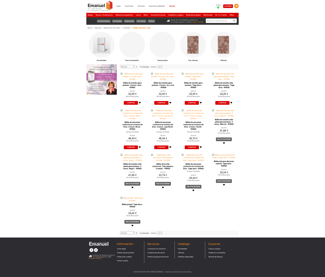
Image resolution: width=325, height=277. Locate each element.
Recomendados (104, 21)
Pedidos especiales (185, 257)
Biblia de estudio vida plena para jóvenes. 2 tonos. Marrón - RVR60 (223, 122)
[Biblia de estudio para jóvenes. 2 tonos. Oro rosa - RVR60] (163, 75)
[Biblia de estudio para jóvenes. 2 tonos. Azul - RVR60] (132, 75)
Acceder (228, 6)
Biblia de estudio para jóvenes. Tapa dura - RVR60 (193, 85)
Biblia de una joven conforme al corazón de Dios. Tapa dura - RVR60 (193, 166)
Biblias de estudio (112, 28)
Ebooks (172, 6)
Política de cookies (124, 257)
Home (118, 6)
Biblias (98, 28)
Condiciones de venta (156, 253)
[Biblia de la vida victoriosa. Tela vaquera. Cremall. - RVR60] (163, 157)
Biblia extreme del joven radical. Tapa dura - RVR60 (224, 163)
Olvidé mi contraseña (216, 253)
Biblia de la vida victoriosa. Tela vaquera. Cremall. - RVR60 (162, 166)
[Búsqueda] (234, 21)
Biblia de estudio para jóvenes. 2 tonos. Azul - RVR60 (132, 85)
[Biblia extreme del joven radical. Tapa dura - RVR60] (224, 155)
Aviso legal (121, 249)
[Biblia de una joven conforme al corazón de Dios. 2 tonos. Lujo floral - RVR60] (163, 114)
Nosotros (129, 6)
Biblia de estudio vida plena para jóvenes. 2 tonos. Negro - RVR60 (132, 166)
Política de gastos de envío (158, 257)
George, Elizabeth (132, 132)
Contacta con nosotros (157, 249)
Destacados (129, 21)
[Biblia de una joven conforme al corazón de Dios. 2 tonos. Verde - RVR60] (193, 114)
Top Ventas (141, 21)
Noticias (141, 6)
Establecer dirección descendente (137, 67)
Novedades (117, 21)
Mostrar (153, 67)
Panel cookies (122, 261)
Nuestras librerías (157, 6)
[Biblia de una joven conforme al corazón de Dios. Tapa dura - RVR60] (193, 157)
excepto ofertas (196, 22)
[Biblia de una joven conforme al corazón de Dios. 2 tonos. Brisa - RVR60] (132, 114)
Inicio (90, 28)
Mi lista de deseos (215, 257)
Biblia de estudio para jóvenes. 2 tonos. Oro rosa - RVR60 (163, 85)
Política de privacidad (125, 253)
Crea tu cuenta (214, 249)
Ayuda (218, 5)
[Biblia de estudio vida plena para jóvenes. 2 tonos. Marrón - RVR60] (224, 112)
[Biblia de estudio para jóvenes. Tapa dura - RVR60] (193, 75)
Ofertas (151, 21)
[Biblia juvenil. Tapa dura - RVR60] (132, 198)
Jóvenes (127, 28)
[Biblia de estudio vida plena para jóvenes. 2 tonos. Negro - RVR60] (132, 157)
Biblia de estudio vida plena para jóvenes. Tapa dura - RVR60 (224, 85)
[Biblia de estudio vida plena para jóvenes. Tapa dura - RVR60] (224, 75)
